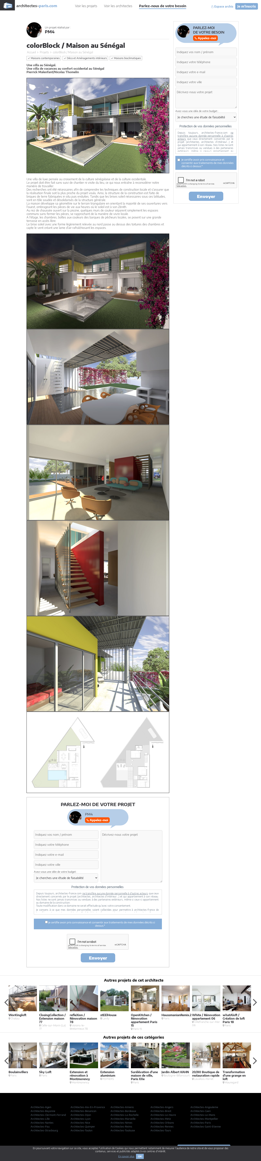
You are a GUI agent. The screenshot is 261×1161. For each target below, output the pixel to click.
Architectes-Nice (80, 1122)
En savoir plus (126, 1156)
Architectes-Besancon (83, 1111)
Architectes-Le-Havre (163, 1114)
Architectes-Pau (40, 1126)
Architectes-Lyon (81, 1118)
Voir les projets (86, 6)
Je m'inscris (246, 6)
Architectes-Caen (200, 1111)
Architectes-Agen (41, 1107)
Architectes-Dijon (81, 1114)
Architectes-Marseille (123, 1118)
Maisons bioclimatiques (127, 58)
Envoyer (98, 957)
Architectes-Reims (121, 1126)
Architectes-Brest (160, 1111)
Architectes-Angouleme (204, 1107)
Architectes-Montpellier (204, 1118)
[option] (24, 1002)
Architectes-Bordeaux (123, 1111)
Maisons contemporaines (45, 58)
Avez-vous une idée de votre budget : (55, 871)
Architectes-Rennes (162, 1126)
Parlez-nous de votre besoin (162, 6)
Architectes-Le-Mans (202, 1114)
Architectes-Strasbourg (44, 1130)
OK (140, 1156)
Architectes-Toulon (81, 1130)
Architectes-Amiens (122, 1107)
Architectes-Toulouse (123, 1130)
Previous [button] (6, 1002)
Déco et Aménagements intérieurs (86, 58)
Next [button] (255, 1002)
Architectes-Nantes (42, 1122)
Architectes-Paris (200, 1122)
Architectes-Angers (161, 1107)
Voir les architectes (118, 6)
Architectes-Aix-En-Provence (88, 1107)
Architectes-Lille (40, 1118)
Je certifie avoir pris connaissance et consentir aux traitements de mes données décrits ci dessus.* (101, 924)
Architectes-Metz (160, 1118)
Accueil (31, 52)
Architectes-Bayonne (43, 1111)
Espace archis (223, 6)
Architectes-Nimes (121, 1122)
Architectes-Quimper (83, 1126)
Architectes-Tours (160, 1130)
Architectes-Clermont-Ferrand (48, 1114)
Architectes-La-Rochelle (125, 1114)
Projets (44, 52)
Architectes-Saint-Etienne (205, 1126)
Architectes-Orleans (162, 1122)
